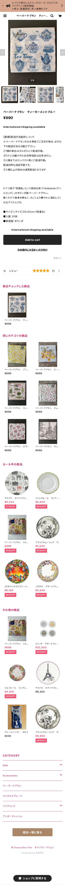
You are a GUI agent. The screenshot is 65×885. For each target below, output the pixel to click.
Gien (5, 765)
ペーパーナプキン (12, 785)
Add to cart (32, 240)
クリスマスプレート (12, 795)
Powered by (29, 853)
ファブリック (9, 806)
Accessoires (10, 775)
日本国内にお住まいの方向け (33, 249)
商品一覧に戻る (32, 832)
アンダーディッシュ (12, 816)
